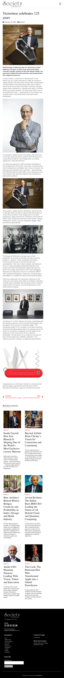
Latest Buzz (7, 652)
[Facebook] (8, 625)
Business (22, 22)
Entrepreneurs (8, 646)
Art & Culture (8, 642)
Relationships (8, 639)
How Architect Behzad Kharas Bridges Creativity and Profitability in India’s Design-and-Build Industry (12, 508)
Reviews (7, 650)
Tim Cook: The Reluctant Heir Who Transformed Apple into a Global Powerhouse (33, 576)
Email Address (8, 660)
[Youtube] (16, 625)
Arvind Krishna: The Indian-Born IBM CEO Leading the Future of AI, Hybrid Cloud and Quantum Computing (33, 508)
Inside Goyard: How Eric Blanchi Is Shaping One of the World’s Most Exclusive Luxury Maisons (12, 442)
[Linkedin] (13, 625)
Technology (7, 647)
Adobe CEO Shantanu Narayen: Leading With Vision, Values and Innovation (11, 574)
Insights (6, 649)
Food (6, 638)
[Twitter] (11, 625)
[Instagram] (5, 625)
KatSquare (39, 675)
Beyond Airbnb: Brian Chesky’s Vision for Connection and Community (33, 439)
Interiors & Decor (9, 641)
